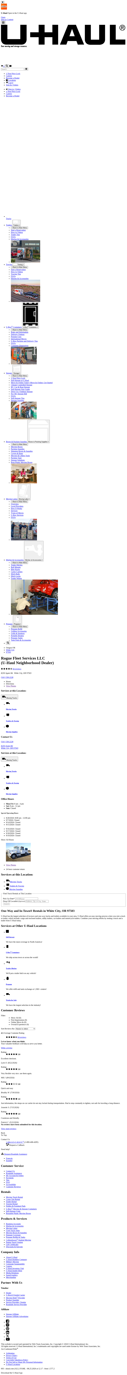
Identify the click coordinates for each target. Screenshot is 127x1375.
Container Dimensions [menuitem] (19, 346)
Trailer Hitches (11, 968)
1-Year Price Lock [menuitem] (13, 74)
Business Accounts (13, 1224)
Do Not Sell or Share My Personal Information (24, 1362)
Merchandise (11, 1277)
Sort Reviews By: (8, 1029)
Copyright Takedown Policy (17, 1360)
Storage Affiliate (12, 1314)
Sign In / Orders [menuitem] (12, 85)
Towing (9, 264)
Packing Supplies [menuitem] (17, 449)
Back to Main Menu (20, 228)
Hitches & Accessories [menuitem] (20, 239)
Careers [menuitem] (9, 76)
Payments (10, 1178)
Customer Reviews (13, 1187)
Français (9, 1158)
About (11, 1257)
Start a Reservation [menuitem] (18, 230)
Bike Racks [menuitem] (15, 569)
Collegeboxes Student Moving (18, 1240)
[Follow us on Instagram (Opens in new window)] (7, 1326)
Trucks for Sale (11, 1000)
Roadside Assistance (14, 1173)
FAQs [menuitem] (13, 237)
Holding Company (16, 1259)
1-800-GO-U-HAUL (15, 1142)
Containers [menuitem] (14, 327)
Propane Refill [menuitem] (16, 629)
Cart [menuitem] (10, 83)
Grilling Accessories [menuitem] (19, 631)
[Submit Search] (26, 69)
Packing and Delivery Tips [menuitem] (24, 341)
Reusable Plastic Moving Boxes (18, 1213)
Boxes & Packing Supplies (38, 442)
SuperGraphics (12, 1275)
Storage (16, 373)
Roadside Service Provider (16, 1304)
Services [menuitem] (14, 511)
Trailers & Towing (12, 721)
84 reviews (17, 669)
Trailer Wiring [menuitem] (16, 578)
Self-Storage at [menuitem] (20, 380)
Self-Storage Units (13, 1211)
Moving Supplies (12, 732)
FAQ (8, 1182)
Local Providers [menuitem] (17, 506)
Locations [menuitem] (12, 80)
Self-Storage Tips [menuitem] (17, 398)
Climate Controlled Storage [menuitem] (21, 385)
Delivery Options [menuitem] (17, 334)
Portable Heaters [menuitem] (17, 636)
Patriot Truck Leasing (14, 1242)
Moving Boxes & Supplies (16, 1233)
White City (10, 650)
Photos (11, 686)
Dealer (8, 1293)
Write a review (6, 1048)
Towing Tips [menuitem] (16, 274)
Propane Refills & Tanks (15, 1237)
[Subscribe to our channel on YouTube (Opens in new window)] (8, 1340)
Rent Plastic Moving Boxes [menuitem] (21, 462)
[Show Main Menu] (3, 23)
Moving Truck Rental (14, 1197)
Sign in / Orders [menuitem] (14, 89)
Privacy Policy (11, 1355)
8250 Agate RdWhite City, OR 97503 (9, 747)
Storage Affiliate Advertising (17, 1316)
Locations (13, 1364)
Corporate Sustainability (15, 1264)
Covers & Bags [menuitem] (17, 453)
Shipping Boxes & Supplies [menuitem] (22, 451)
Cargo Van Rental (13, 1199)
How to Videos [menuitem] (17, 232)
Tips (7, 1180)
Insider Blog (14, 1271)
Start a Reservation (18, 270)
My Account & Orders (15, 1176)
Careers (9, 1266)
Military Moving (12, 1262)
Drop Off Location (14, 901)
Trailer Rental (11, 1202)
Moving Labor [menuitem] (12, 499)
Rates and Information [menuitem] (19, 332)
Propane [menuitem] (9, 624)
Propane (17, 624)
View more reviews (8, 1129)
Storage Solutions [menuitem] (18, 460)
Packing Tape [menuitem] (16, 458)
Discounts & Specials (14, 1247)
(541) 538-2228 (7, 677)
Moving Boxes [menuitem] (17, 447)
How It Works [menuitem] (16, 508)
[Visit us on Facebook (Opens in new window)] (7, 1322)
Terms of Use (11, 1358)
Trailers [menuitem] (9, 225)
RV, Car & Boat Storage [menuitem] (20, 387)
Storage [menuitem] (9, 373)
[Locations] (10, 66)
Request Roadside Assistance (15, 1154)
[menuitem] (68, 270)
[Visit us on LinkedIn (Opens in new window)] (7, 1333)
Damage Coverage (13, 1235)
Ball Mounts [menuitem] (16, 567)
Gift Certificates (12, 1244)
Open (3, 17)
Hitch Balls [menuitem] (15, 574)
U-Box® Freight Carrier (15, 1295)
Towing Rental (12, 1204)
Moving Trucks (11, 698)
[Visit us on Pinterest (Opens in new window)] (7, 1330)
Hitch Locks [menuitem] (16, 576)
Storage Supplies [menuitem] (17, 400)
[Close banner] (2, 2)
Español (9, 1161)
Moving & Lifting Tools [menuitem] (20, 456)
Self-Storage (10, 937)
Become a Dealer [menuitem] (12, 78)
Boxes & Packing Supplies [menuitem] (16, 442)
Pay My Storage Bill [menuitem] (19, 394)
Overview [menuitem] (15, 504)
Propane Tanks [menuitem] (17, 638)
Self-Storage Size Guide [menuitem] (20, 389)
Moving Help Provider (15, 1298)
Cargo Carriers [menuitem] (16, 572)
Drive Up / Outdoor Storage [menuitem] (22, 392)
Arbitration (10, 1353)
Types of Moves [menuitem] (17, 513)
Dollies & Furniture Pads (15, 1206)
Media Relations (12, 1273)
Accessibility (11, 1184)
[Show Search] (7, 66)
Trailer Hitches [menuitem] (16, 565)
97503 (8, 652)
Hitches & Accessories (33, 560)
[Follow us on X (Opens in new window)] (7, 1337)
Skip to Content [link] (7, 19)
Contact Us (10, 1171)
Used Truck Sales (13, 1230)
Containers (30, 327)
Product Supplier (12, 1300)
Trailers (16, 225)
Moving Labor (24, 499)
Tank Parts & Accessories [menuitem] (21, 640)
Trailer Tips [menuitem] (15, 235)
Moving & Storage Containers (21, 1209)
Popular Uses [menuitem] (16, 337)
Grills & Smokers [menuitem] (18, 633)
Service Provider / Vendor (16, 1302)
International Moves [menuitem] (19, 339)
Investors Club (15, 1268)
